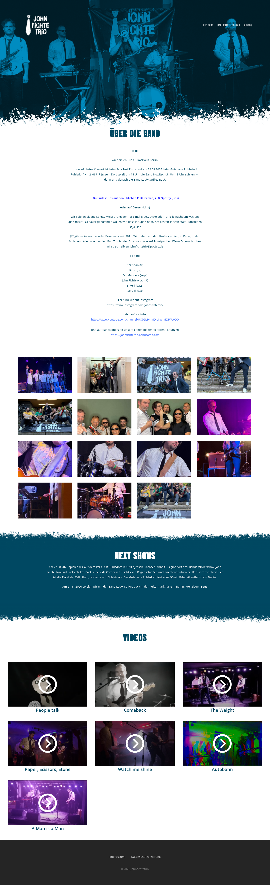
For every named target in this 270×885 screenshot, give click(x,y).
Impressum (117, 857)
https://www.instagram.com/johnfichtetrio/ (135, 305)
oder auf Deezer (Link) (135, 207)
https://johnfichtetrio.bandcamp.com (135, 335)
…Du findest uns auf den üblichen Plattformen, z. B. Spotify (131, 198)
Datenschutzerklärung (146, 857)
